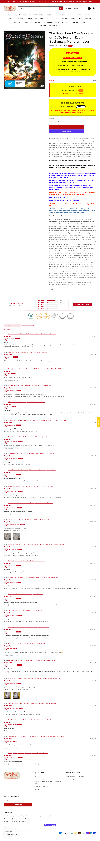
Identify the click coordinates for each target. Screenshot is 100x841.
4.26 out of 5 (22, 303)
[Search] (61, 8)
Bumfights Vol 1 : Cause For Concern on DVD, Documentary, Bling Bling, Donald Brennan (36, 369)
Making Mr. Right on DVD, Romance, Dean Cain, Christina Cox (28, 753)
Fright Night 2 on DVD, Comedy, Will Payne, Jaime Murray (26, 561)
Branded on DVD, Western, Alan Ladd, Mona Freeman (25, 594)
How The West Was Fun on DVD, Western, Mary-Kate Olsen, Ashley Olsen (32, 470)
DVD (81, 90)
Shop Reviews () (28, 325)
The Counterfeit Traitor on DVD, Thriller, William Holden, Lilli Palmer (30, 503)
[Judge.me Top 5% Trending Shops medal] (70, 316)
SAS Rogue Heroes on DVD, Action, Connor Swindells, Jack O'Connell (30, 486)
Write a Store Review (82, 304)
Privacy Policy (70, 785)
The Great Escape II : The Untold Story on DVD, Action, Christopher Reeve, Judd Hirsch (36, 544)
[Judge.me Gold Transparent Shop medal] (47, 316)
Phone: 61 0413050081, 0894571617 (15, 828)
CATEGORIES (38, 783)
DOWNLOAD (81, 106)
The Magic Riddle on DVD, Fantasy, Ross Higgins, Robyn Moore (28, 627)
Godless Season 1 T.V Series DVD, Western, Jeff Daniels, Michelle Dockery (32, 334)
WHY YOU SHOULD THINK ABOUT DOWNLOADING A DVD (49, 789)
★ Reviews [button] (98, 422)
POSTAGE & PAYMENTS (41, 793)
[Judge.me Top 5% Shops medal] (62, 316)
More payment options (66, 135)
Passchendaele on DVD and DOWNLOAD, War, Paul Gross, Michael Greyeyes (32, 703)
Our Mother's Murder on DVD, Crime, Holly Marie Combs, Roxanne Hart (31, 660)
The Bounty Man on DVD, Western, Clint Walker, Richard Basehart (29, 385)
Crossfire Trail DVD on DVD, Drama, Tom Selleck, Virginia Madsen (29, 437)
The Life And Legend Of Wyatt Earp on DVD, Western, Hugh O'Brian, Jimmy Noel (34, 678)
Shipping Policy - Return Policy (75, 783)
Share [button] (52, 289)
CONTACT (37, 796)
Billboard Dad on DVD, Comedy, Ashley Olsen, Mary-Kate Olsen (28, 352)
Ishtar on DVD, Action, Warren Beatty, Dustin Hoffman (25, 610)
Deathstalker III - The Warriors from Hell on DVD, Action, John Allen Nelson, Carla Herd (37, 736)
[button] (86, 8)
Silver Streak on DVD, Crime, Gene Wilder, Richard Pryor (26, 402)
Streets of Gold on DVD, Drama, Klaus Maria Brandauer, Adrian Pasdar (31, 453)
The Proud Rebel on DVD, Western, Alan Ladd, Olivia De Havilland (29, 720)
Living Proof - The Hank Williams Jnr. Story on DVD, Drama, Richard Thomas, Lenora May (37, 420)
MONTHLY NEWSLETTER (41, 785)
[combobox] (40, 8)
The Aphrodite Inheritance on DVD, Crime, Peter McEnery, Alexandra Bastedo (33, 577)
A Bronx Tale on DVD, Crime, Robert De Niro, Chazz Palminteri (28, 519)
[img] (17, 303)
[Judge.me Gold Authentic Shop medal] (39, 316)
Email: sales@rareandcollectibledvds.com (17, 825)
